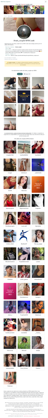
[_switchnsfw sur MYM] (38, 165)
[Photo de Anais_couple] (10, 83)
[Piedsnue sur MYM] (10, 378)
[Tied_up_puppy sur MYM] (38, 236)
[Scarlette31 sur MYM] (38, 147)
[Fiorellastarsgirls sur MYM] (10, 218)
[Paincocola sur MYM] (10, 342)
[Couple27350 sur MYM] (10, 147)
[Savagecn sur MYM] (38, 289)
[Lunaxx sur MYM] (38, 253)
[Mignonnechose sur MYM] (24, 200)
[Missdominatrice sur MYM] (10, 253)
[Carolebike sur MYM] (24, 324)
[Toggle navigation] (45, 1)
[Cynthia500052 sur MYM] (24, 147)
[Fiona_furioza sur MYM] (24, 360)
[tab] (20, 74)
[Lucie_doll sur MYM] (24, 218)
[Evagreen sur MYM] (38, 200)
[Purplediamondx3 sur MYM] (24, 253)
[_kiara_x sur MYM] (10, 307)
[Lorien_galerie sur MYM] (24, 271)
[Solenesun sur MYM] (24, 165)
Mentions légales (28, 416)
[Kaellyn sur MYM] (38, 342)
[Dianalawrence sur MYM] (24, 289)
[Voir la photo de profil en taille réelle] (24, 35)
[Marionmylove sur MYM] (10, 200)
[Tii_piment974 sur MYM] (24, 307)
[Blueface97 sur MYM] (24, 236)
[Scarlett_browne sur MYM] (10, 324)
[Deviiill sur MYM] (10, 182)
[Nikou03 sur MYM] (24, 342)
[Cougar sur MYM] (10, 165)
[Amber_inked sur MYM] (10, 236)
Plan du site (37, 416)
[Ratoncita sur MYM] (24, 182)
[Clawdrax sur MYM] (10, 271)
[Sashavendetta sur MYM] (10, 360)
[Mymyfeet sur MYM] (38, 218)
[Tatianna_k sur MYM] (38, 307)
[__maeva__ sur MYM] (38, 324)
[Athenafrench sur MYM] (38, 271)
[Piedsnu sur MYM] (38, 360)
